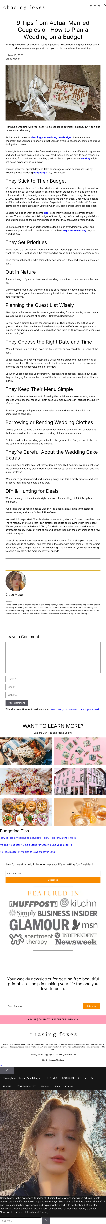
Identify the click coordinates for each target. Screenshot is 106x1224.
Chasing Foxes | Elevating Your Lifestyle (21, 1077)
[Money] (80, 751)
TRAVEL (7, 1086)
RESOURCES (59, 1019)
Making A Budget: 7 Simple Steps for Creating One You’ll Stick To (36, 844)
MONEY (89, 1077)
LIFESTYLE (51, 1077)
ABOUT (32, 1019)
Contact (69, 1086)
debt (47, 212)
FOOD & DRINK (70, 1077)
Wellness (45, 1086)
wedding (85, 158)
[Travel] (80, 781)
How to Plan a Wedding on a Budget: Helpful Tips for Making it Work (38, 837)
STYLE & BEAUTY (26, 1086)
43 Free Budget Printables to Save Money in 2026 (28, 852)
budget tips (40, 172)
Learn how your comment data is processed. (75, 709)
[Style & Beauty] (26, 781)
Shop (57, 1086)
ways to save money (74, 230)
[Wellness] (80, 812)
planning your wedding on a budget (51, 137)
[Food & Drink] (26, 812)
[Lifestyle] (26, 751)
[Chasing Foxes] (24, 8)
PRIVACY (73, 1019)
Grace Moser (15, 594)
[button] (103, 5)
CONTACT (44, 1019)
